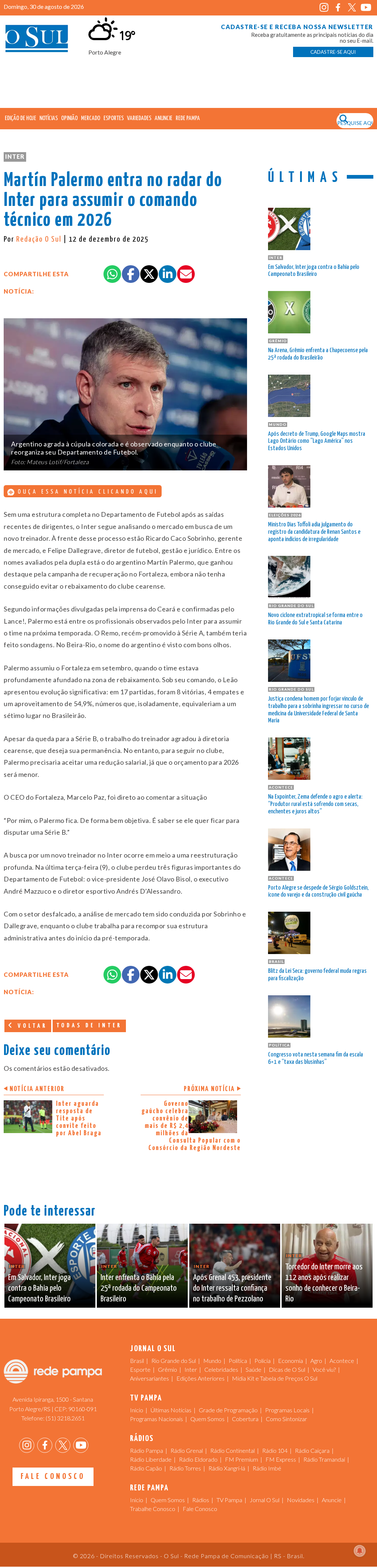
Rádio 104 (275, 1450)
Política (238, 1360)
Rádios (200, 1499)
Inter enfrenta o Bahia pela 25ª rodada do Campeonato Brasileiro (139, 1288)
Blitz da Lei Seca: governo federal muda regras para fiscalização (317, 975)
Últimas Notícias (171, 1409)
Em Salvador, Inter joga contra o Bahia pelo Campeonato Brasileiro (313, 271)
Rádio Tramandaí (324, 1459)
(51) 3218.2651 (65, 1417)
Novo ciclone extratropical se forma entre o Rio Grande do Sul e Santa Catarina (315, 619)
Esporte (140, 1369)
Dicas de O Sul (287, 1369)
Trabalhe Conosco (152, 1508)
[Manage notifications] (360, 1551)
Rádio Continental (232, 1450)
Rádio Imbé (267, 1468)
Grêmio (167, 1369)
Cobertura (245, 1418)
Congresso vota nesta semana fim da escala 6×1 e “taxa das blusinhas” (315, 1058)
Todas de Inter (89, 1026)
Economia (290, 1360)
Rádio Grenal (186, 1450)
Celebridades (221, 1369)
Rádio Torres (185, 1468)
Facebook (338, 7)
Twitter (352, 7)
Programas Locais (287, 1409)
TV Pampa (229, 1499)
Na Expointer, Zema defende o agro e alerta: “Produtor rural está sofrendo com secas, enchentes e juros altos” (315, 804)
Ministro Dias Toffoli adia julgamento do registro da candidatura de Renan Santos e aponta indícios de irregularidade (314, 532)
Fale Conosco (53, 1476)
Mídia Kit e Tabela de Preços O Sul (274, 1378)
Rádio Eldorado (198, 1459)
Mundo (212, 1360)
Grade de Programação (228, 1409)
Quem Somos (207, 1418)
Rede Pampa (188, 118)
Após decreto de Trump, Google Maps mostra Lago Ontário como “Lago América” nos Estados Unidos (316, 441)
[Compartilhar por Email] (186, 274)
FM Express (280, 1459)
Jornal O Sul (37, 40)
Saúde (253, 1369)
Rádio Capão (146, 1468)
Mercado (90, 118)
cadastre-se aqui (333, 52)
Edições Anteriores (200, 1378)
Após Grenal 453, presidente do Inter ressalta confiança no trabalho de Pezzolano (232, 1288)
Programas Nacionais (156, 1418)
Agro (316, 1360)
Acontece (342, 1360)
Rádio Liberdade (151, 1459)
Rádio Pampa (146, 1450)
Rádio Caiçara (312, 1450)
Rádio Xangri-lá (226, 1468)
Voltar (30, 1026)
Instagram (324, 7)
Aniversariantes (149, 1378)
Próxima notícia (209, 1089)
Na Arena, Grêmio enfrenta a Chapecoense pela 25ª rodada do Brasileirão (318, 354)
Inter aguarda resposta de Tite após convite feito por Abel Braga (79, 1118)
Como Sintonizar (286, 1418)
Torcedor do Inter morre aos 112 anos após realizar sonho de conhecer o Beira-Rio (324, 1283)
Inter (15, 156)
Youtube (366, 7)
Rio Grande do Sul (173, 1360)
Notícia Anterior (37, 1089)
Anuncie (163, 118)
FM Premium (241, 1459)
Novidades (300, 1499)
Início (136, 1409)
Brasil (137, 1360)
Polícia (262, 1360)
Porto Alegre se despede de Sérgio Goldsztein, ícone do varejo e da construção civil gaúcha (318, 891)
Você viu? (324, 1369)
